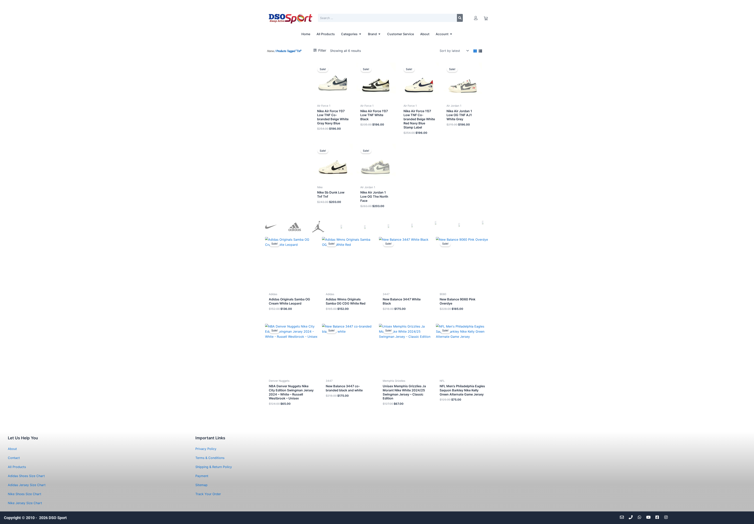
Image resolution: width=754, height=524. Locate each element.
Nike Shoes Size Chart (24, 494)
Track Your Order (208, 494)
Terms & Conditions (209, 458)
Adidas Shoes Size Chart (26, 476)
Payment (201, 476)
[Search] (460, 18)
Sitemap (201, 485)
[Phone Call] (631, 517)
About (12, 449)
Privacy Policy (205, 449)
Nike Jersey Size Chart (25, 503)
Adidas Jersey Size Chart (27, 485)
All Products (17, 467)
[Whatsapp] (640, 517)
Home (270, 51)
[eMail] (622, 517)
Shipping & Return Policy (213, 467)
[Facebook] (658, 517)
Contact (14, 458)
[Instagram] (667, 517)
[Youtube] (649, 517)
